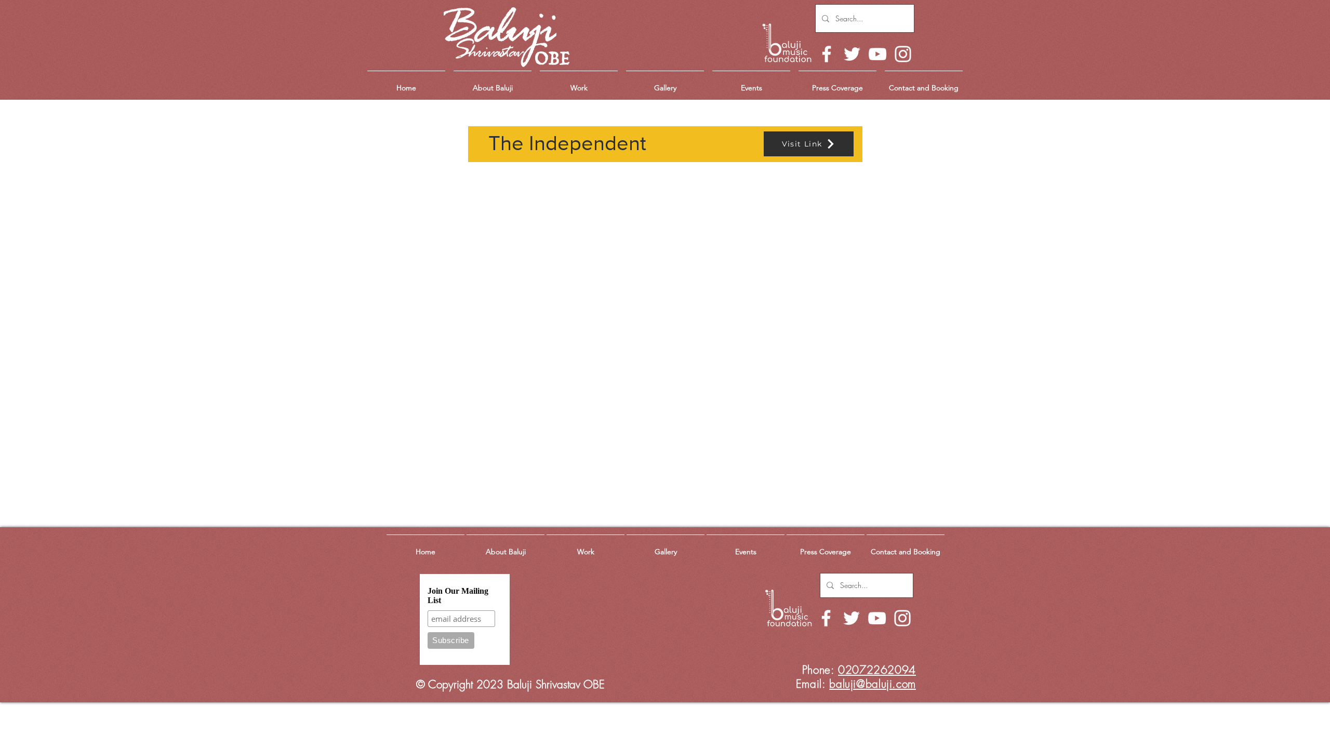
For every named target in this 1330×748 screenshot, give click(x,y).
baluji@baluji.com (872, 684)
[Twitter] (852, 54)
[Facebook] (826, 54)
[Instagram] (903, 54)
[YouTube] (877, 54)
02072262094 (877, 670)
